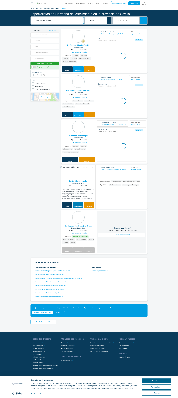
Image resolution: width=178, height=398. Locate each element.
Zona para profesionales (119, 3)
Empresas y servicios (67, 348)
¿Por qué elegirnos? (38, 345)
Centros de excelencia (67, 345)
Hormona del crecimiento (51, 8)
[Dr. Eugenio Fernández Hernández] (78, 217)
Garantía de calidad (38, 348)
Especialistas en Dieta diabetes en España (49, 296)
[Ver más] (93, 33)
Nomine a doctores (66, 360)
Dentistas (105, 3)
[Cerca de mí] (109, 20)
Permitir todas (157, 381)
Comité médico (37, 354)
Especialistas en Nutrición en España (47, 293)
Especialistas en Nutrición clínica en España (49, 289)
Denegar (157, 393)
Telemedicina (39, 86)
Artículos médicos (124, 345)
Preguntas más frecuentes (97, 348)
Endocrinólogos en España (99, 271)
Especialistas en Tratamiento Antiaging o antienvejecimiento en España (58, 278)
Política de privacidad (39, 357)
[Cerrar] (143, 308)
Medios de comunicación (126, 343)
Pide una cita (134, 3)
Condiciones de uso (38, 360)
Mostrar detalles (37, 394)
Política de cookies (38, 362)
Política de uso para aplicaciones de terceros (45, 365)
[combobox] (58, 20)
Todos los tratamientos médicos (99, 351)
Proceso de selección (39, 351)
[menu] (32, 3)
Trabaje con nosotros (67, 351)
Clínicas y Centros (93, 3)
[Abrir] (57, 34)
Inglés (128, 357)
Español (121, 357)
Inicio (32, 8)
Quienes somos (37, 343)
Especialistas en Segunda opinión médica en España (52, 271)
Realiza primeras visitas (42, 89)
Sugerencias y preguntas (97, 345)
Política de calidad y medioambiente (43, 368)
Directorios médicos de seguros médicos (101, 343)
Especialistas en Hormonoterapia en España (49, 274)
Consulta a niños (40, 83)
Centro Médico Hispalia (78, 181)
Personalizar (155, 387)
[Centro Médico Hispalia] (78, 172)
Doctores (39, 8)
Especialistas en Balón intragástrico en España (50, 285)
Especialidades (68, 3)
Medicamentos (123, 348)
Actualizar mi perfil (123, 235)
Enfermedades (80, 3)
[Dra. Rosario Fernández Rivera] (78, 81)
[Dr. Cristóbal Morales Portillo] (78, 36)
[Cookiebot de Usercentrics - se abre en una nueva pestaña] (17, 394)
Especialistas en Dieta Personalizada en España (51, 282)
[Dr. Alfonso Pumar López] (78, 127)
